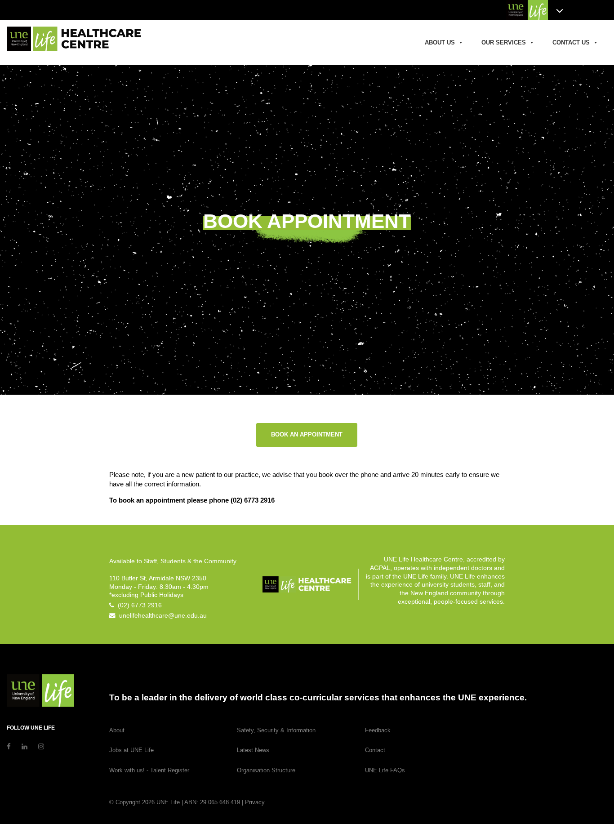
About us (440, 42)
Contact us (571, 42)
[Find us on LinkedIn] (24, 746)
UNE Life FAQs (385, 770)
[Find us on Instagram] (41, 746)
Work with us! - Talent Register (149, 770)
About (117, 730)
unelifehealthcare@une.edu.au (161, 615)
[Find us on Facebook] (9, 746)
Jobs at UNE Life (131, 750)
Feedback (378, 730)
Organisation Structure (266, 770)
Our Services (503, 42)
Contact (375, 750)
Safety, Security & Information (276, 730)
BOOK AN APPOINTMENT (307, 434)
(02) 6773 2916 (138, 605)
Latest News (253, 750)
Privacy (255, 802)
